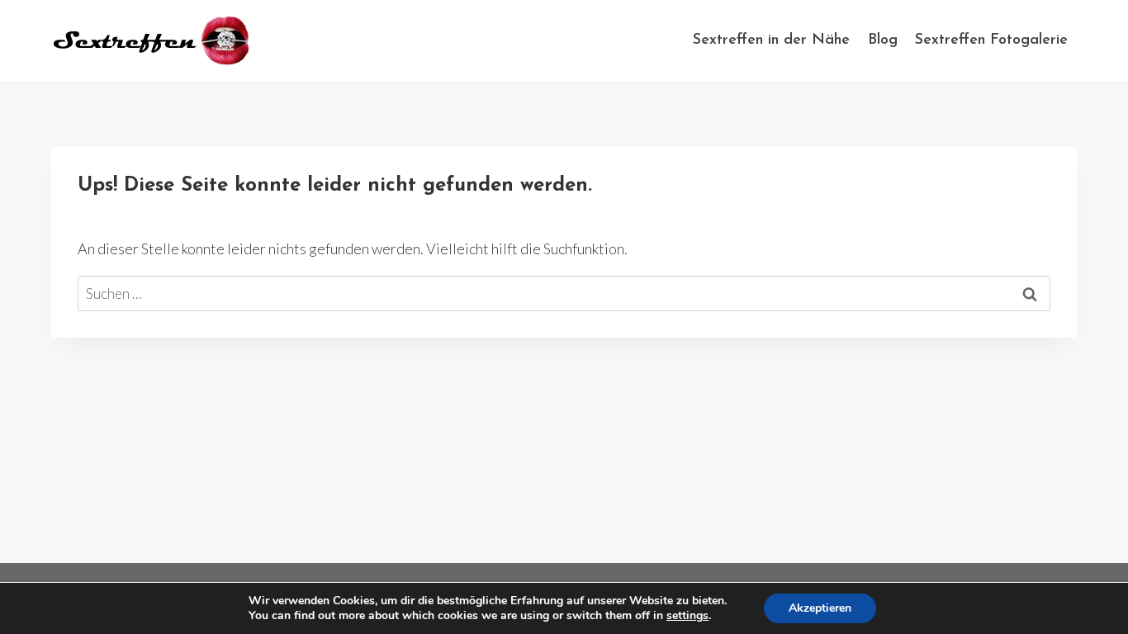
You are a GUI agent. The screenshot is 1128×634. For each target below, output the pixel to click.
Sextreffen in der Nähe (771, 40)
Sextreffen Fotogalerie (991, 40)
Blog (883, 40)
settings (687, 615)
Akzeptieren (820, 608)
